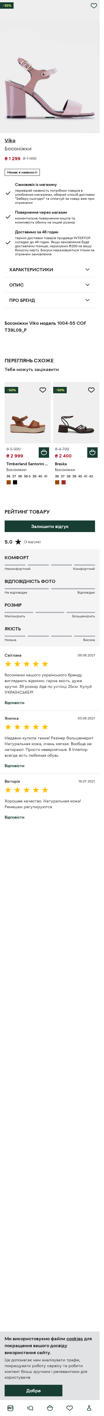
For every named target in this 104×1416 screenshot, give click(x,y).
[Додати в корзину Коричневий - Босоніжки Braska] (92, 452)
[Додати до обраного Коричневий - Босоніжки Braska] (91, 390)
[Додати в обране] (94, 6)
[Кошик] (50, 1408)
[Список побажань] (69, 1408)
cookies (74, 1338)
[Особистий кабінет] (89, 1408)
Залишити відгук (50, 526)
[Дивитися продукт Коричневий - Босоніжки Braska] (76, 413)
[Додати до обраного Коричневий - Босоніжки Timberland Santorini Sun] (43, 390)
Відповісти (14, 703)
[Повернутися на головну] (10, 1408)
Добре (33, 1390)
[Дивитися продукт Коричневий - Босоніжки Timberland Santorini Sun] (28, 413)
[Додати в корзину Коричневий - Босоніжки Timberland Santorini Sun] (44, 452)
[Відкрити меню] (30, 1408)
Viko (10, 140)
